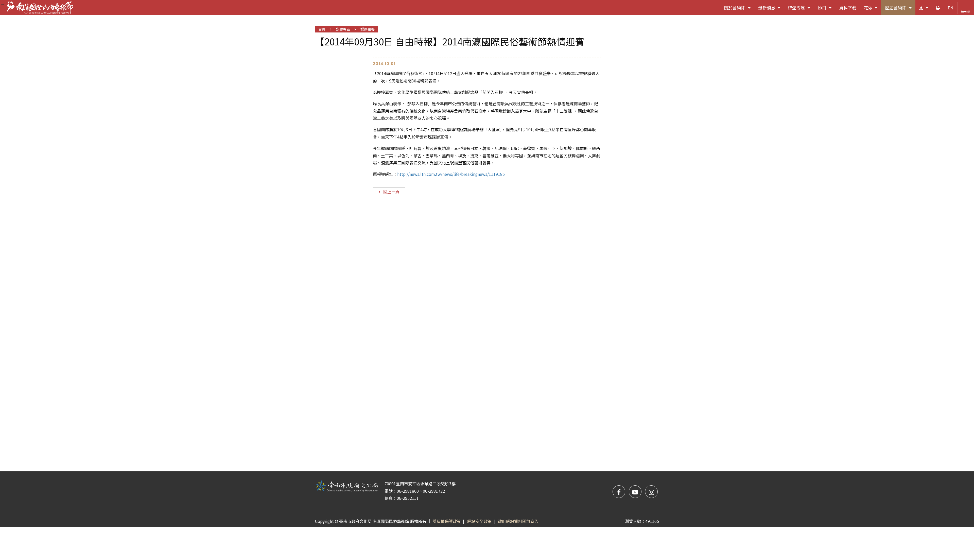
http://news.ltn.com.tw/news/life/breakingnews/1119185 (451, 174)
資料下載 (847, 8)
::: (2, 5)
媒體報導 (367, 29)
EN (950, 8)
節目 (826, 9)
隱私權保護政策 (446, 521)
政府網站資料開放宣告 (518, 521)
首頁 (321, 29)
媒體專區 (801, 9)
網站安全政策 (479, 521)
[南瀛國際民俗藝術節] (40, 7)
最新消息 (771, 9)
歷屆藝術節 (900, 9)
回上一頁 (391, 192)
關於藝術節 (739, 9)
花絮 (872, 9)
